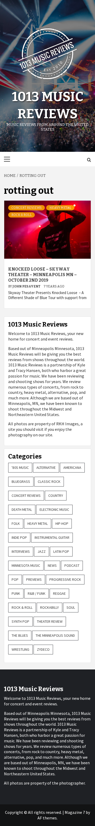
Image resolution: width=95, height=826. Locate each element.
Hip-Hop (61, 523)
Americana (72, 467)
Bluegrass (21, 481)
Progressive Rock (65, 579)
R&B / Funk (36, 593)
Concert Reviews (26, 208)
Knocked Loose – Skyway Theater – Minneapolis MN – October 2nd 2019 (42, 275)
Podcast (71, 565)
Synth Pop (20, 621)
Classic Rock (49, 481)
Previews (34, 579)
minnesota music (26, 565)
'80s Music (20, 467)
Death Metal (22, 509)
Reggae (59, 593)
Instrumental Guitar (52, 537)
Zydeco (43, 649)
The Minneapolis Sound (55, 635)
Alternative (46, 467)
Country (55, 495)
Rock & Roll (21, 215)
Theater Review (50, 621)
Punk (16, 593)
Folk (16, 523)
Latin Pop (61, 551)
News (52, 565)
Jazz (41, 551)
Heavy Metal (60, 208)
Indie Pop (19, 537)
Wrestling (20, 649)
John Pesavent (26, 286)
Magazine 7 (75, 812)
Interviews (21, 551)
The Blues (20, 635)
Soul (70, 607)
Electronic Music (54, 509)
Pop (15, 579)
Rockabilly (49, 607)
